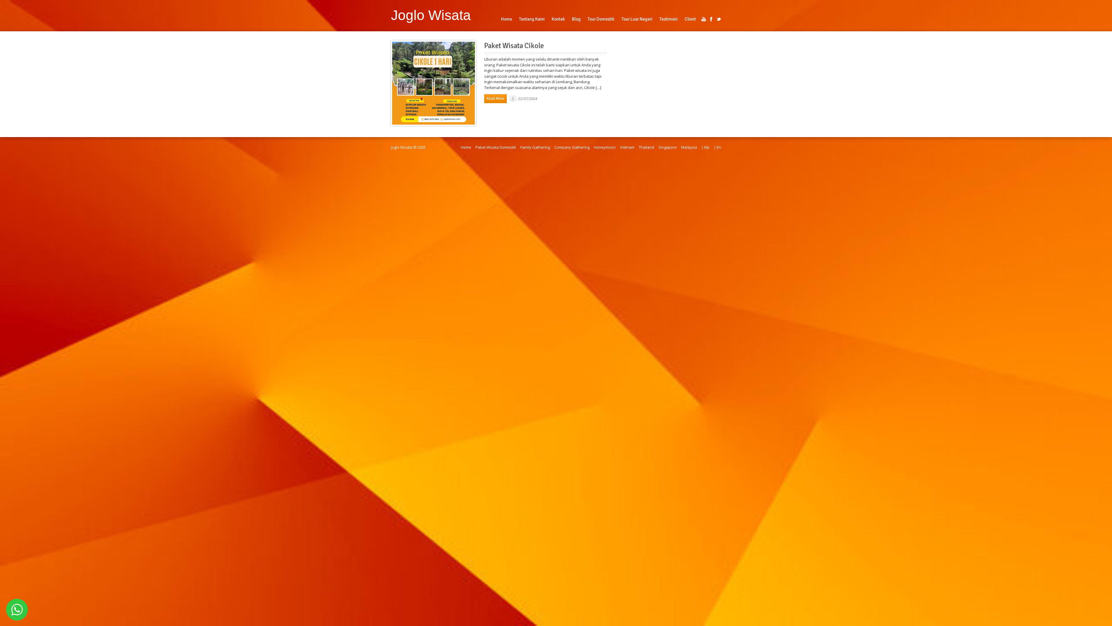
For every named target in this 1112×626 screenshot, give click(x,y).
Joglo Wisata (431, 15)
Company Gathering (572, 147)
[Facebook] (711, 19)
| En (717, 147)
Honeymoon (605, 147)
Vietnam (627, 147)
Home (466, 147)
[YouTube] (703, 19)
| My (705, 147)
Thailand (646, 147)
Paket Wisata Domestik (495, 147)
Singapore (668, 147)
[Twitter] (718, 19)
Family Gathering (535, 147)
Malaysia (689, 147)
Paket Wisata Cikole (514, 45)
